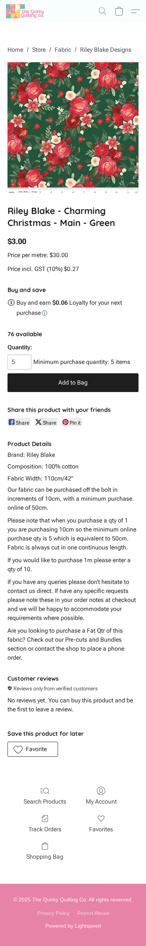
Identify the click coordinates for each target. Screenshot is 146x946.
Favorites (101, 829)
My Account (101, 801)
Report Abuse (93, 913)
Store (39, 49)
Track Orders (44, 829)
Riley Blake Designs (105, 49)
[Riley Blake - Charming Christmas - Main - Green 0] (73, 127)
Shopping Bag (44, 856)
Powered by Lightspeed (73, 926)
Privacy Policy (53, 913)
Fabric (63, 49)
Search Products (45, 801)
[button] (26, 11)
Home (15, 49)
